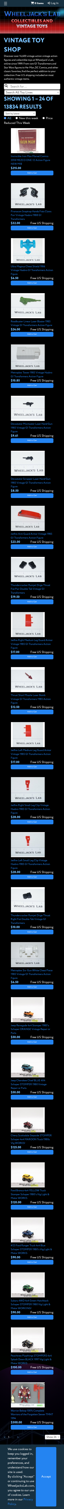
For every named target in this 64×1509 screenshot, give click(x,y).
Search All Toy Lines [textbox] (19, 92)
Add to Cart (32, 173)
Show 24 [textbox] (51, 1437)
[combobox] (32, 92)
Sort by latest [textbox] (12, 113)
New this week (28, 118)
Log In (54, 3)
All (9, 118)
